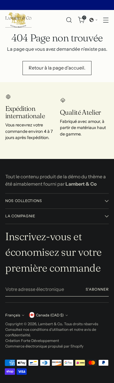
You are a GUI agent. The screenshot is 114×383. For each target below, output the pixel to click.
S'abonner (97, 289)
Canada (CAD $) (50, 315)
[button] (93, 20)
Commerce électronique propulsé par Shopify (44, 346)
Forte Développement (40, 340)
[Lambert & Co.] (18, 20)
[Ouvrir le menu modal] (106, 20)
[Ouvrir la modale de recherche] (69, 20)
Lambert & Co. (50, 324)
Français (12, 315)
